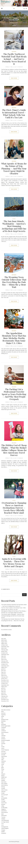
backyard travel (4, 719)
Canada (3, 729)
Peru (2, 796)
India (2, 759)
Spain (2, 814)
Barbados (3, 721)
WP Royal (17, 841)
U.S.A (14, 218)
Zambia (3, 831)
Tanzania (3, 817)
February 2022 (4, 649)
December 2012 (5, 699)
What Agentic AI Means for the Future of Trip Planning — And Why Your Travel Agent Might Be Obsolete (14, 168)
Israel (2, 764)
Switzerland (4, 815)
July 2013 (3, 688)
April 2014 (3, 673)
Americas (3, 713)
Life (2, 772)
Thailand (3, 818)
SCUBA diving (4, 807)
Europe (3, 742)
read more (14, 78)
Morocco (3, 778)
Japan (2, 767)
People (2, 793)
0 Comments (20, 66)
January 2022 (4, 651)
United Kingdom (5, 828)
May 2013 (3, 691)
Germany (3, 751)
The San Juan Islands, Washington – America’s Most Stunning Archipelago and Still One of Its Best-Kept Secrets (14, 226)
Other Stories (4, 790)
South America (4, 812)
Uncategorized (4, 826)
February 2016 (4, 661)
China (2, 734)
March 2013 (4, 694)
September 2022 (5, 646)
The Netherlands (5, 820)
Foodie (2, 746)
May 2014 (3, 672)
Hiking (2, 758)
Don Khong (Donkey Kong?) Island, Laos (14, 18)
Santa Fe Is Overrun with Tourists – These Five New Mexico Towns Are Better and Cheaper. (14, 562)
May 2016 (3, 656)
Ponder (3, 799)
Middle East (4, 777)
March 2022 (4, 648)
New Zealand (4, 783)
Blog (2, 722)
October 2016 (4, 653)
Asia (2, 718)
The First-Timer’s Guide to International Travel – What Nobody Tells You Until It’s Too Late (14, 114)
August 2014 (4, 667)
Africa (2, 711)
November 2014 (5, 662)
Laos (14, 15)
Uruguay (3, 830)
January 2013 (4, 697)
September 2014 (5, 665)
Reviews (14, 51)
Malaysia (3, 774)
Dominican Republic (5, 740)
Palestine (3, 791)
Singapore (3, 809)
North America (4, 785)
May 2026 (3, 638)
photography (4, 798)
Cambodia (3, 727)
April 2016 (3, 657)
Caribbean (3, 730)
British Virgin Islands (5, 726)
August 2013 (4, 686)
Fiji (1, 745)
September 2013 (5, 685)
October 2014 (4, 664)
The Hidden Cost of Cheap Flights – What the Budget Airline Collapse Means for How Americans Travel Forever (14, 450)
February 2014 (4, 677)
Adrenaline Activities (5, 710)
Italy (2, 766)
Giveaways (3, 753)
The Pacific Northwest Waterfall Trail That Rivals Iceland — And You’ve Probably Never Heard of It (14, 59)
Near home (3, 782)
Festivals (3, 743)
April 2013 (3, 693)
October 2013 (4, 683)
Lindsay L (7, 66)
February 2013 (4, 696)
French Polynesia (5, 750)
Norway (3, 786)
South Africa (4, 810)
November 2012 (5, 701)
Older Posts (6, 589)
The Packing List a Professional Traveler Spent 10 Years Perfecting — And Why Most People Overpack (14, 394)
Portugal (3, 801)
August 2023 (4, 643)
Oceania (3, 788)
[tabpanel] (14, 18)
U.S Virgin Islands (5, 822)
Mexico (2, 775)
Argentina (3, 714)
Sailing (2, 806)
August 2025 (4, 641)
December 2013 (5, 680)
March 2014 (4, 675)
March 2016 (4, 659)
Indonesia (3, 761)
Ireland (2, 762)
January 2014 (4, 678)
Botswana (3, 724)
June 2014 (3, 670)
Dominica (3, 738)
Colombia (3, 735)
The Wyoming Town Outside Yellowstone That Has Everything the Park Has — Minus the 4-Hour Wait (14, 282)
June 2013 (3, 689)
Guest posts (4, 756)
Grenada (3, 754)
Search (24, 594)
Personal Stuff (4, 794)
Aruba (2, 716)
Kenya (2, 769)
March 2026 (4, 640)
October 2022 (4, 645)
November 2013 (5, 681)
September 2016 (5, 654)
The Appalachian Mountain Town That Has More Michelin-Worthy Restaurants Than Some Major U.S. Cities (14, 338)
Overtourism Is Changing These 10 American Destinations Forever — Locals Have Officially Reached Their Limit (14, 507)
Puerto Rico (4, 802)
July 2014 (3, 669)
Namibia (3, 780)
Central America (4, 732)
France (2, 748)
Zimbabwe (3, 833)
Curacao (3, 737)
